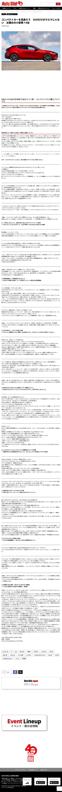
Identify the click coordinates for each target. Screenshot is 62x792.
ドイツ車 (20, 655)
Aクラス (22, 651)
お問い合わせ (43, 770)
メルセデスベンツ (7, 658)
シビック (12, 655)
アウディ (36, 651)
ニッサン (28, 655)
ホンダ (50, 655)
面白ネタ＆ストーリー (25, 8)
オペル (51, 651)
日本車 (24, 658)
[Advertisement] (31, 84)
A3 (16, 651)
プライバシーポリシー (20, 770)
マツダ (57, 655)
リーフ (17, 658)
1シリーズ (5, 651)
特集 (34, 8)
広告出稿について (33, 770)
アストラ (44, 651)
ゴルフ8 (5, 655)
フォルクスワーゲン (39, 655)
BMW (28, 651)
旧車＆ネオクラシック (43, 8)
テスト (15, 8)
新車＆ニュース (7, 8)
